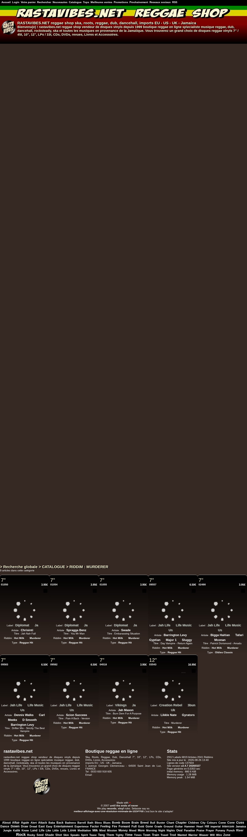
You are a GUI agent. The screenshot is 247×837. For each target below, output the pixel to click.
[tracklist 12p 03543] (184, 671)
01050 (4, 584)
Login (15, 2)
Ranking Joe (96, 347)
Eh (130, 342)
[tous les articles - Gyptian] (163, 639)
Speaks (75, 834)
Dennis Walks (23, 715)
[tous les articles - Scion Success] (90, 714)
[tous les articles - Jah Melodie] (107, 85)
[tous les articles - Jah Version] (108, 515)
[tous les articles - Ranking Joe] (107, 346)
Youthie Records (99, 544)
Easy (49, 826)
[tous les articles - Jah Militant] (107, 283)
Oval (179, 830)
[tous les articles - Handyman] (163, 259)
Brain (135, 822)
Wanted (182, 834)
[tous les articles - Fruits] (99, 399)
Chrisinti (27, 630)
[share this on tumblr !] (45, 597)
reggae (101, 23)
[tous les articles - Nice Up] (102, 457)
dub (113, 23)
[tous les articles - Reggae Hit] (103, 64)
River (239, 830)
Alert (34, 822)
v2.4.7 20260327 (191, 765)
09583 (4, 664)
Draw (24, 826)
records (111, 808)
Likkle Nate (168, 715)
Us (171, 630)
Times (138, 834)
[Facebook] (225, 799)
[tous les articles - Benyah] (142, 259)
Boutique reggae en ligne (111, 751)
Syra (120, 260)
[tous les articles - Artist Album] (97, 556)
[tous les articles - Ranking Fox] (107, 172)
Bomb (116, 822)
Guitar (179, 826)
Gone (149, 826)
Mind (102, 830)
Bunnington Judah (100, 144)
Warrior (193, 834)
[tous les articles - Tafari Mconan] (228, 639)
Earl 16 (92, 404)
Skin (66, 834)
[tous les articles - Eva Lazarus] (107, 462)
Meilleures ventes (101, 2)
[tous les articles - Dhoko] (100, 225)
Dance (4, 826)
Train (155, 835)
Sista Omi (119, 115)
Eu (114, 52)
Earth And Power (100, 168)
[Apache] (99, 814)
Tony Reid (94, 433)
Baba (51, 822)
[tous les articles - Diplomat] (32, 624)
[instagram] (234, 799)
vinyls (227, 31)
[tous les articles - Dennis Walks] (36, 714)
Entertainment (63, 826)
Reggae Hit (93, 65)
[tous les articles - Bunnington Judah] (116, 143)
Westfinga (139, 404)
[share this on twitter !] (35, 597)
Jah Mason (125, 710)
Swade (126, 630)
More (141, 830)
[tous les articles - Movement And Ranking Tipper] (160, 201)
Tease (93, 834)
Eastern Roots (97, 289)
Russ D (138, 57)
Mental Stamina (99, 255)
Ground (168, 826)
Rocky (31, 834)
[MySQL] (115, 814)
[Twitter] (229, 799)
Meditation (84, 830)
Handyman (152, 260)
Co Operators (116, 375)
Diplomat (22, 625)
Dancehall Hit (87, 499)
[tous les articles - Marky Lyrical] (134, 230)
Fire (114, 826)
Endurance (139, 115)
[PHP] (131, 814)
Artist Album (86, 557)
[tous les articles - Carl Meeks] (20, 719)
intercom (228, 826)
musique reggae (213, 27)
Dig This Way (97, 52)
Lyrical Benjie (96, 115)
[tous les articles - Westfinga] (149, 404)
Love (72, 830)
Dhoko (92, 226)
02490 (202, 584)
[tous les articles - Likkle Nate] (179, 714)
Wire (219, 834)
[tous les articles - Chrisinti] (36, 629)
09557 (152, 584)
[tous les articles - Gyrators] (173, 719)
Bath (90, 822)
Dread (33, 826)
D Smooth (29, 720)
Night (161, 830)
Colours (212, 822)
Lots (63, 830)
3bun (191, 705)
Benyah (134, 260)
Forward (124, 826)
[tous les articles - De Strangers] (130, 56)
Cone (231, 822)
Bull (152, 822)
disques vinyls (111, 27)
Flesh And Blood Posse (105, 342)
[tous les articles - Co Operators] (128, 375)
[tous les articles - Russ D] (146, 56)
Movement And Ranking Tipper (135, 202)
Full (134, 826)
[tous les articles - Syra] (126, 259)
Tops (86, 2)
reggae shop (62, 23)
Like (48, 830)
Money (123, 830)
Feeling (105, 826)
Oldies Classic (96, 210)
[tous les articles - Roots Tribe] (107, 80)
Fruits (91, 399)
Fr (110, 139)
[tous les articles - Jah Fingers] (125, 196)
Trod (173, 834)
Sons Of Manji (97, 231)
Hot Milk (19, 638)
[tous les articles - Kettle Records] (112, 428)
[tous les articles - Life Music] (194, 624)
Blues (106, 822)
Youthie (92, 549)
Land (33, 830)
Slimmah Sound (148, 86)
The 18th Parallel (114, 404)
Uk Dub (83, 94)
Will (212, 834)
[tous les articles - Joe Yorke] (104, 375)
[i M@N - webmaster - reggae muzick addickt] (142, 805)
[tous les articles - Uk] (135, 196)
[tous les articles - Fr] (115, 138)
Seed (40, 834)
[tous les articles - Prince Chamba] (134, 85)
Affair (16, 822)
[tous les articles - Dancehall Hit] (98, 498)
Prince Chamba (120, 86)
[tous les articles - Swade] (133, 629)
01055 (103, 584)
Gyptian (154, 640)
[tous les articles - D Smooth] (39, 719)
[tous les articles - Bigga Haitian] (233, 634)
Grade (158, 826)
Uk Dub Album (95, 528)
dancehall (128, 23)
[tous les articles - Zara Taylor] (106, 317)
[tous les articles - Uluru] (98, 486)
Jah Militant (96, 284)
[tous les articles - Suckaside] (104, 490)
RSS (174, 2)
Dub (114, 757)
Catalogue (75, 2)
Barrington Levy (175, 635)
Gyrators (188, 715)
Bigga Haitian (220, 635)
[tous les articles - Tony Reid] (104, 433)
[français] (4, 39)
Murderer (35, 638)
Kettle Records (98, 428)
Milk (95, 830)
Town (146, 834)
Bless (98, 822)
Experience (81, 826)
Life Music (184, 625)
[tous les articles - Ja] (41, 624)
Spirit (84, 834)
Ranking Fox (96, 173)
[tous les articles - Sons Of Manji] (110, 230)
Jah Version (96, 515)
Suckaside (94, 491)
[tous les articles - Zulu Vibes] (106, 138)
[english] (13, 39)
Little (55, 830)
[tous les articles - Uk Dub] (91, 93)
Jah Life (164, 625)
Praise (200, 830)
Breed (144, 822)
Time (129, 835)
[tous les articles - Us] (175, 629)
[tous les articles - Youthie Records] (115, 543)
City (202, 822)
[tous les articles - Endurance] (149, 114)
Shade (49, 834)
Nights (171, 830)
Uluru (91, 486)
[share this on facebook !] (40, 597)
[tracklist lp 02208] (163, 539)
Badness (70, 822)
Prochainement (138, 2)
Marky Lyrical (122, 231)
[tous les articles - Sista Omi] (129, 114)
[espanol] (8, 39)
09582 (54, 664)
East (42, 826)
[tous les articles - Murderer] (43, 637)
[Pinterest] (243, 799)
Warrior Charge (98, 371)
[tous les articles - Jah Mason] (136, 709)
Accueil (6, 2)
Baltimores (118, 173)
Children (193, 822)
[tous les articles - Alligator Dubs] (132, 317)
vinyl (121, 808)
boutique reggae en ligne (162, 27)
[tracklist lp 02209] (163, 510)
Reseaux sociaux (160, 2)
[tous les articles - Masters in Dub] (113, 312)
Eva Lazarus (95, 462)
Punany (220, 830)
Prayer (210, 830)
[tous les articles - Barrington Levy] (189, 634)
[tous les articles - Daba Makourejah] (114, 259)
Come (222, 822)
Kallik (16, 830)
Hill (207, 826)
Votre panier (28, 2)
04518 (103, 664)
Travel (164, 834)
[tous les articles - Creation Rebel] (185, 704)
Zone (226, 834)
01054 (54, 584)
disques (204, 31)
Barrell (81, 822)
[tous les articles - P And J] (101, 196)
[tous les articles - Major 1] (179, 639)
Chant (170, 822)
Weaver (203, 834)
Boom (126, 822)
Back (59, 822)
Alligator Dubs (118, 318)
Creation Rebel (170, 705)
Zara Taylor (95, 318)
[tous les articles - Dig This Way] (110, 52)
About (6, 822)
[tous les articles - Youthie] (100, 548)
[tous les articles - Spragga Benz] (89, 629)
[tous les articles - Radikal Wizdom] (101, 177)
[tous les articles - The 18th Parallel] (129, 404)
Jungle (7, 830)
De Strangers (117, 57)
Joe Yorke (94, 375)
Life (41, 830)
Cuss (240, 822)
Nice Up (93, 457)
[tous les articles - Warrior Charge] (113, 370)
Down (15, 826)
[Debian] (147, 814)
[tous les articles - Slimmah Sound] (162, 85)
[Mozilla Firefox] (163, 814)
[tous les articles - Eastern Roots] (110, 288)
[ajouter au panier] (174, 47)
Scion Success (76, 715)
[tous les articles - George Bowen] (111, 201)
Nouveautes (60, 2)
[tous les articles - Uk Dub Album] (107, 527)
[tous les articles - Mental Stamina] (113, 254)
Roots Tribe (96, 81)
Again (25, 822)
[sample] (168, 47)
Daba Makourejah (99, 260)
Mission (112, 830)
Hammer (189, 826)
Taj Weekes (95, 57)
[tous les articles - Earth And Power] (116, 167)
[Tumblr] (239, 799)
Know (25, 830)
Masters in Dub (98, 313)
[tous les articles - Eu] (119, 52)
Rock (21, 834)
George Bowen (97, 202)
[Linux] (83, 814)
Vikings (121, 705)
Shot (58, 834)
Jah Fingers (113, 197)
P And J (93, 197)
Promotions (121, 2)
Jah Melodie (95, 86)
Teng (101, 835)
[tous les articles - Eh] (135, 341)
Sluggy (187, 640)
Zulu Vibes (95, 139)
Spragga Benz (76, 630)
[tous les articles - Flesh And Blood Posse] (126, 341)
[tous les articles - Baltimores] (129, 172)
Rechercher (44, 2)
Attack (42, 822)
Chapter (181, 822)
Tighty (120, 834)
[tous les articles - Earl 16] (99, 404)
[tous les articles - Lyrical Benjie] (109, 114)
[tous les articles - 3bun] (168, 709)
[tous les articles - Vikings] (129, 704)
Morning (151, 830)
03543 (152, 664)
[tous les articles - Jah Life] (173, 624)
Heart (199, 826)
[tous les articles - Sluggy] (195, 639)
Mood (132, 830)
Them (110, 834)
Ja (36, 625)
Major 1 (171, 640)
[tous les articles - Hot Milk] (27, 637)
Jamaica (241, 826)
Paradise (189, 830)
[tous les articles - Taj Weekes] (106, 56)
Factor (94, 826)
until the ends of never (124, 805)
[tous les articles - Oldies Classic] (107, 209)
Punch (231, 830)
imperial (215, 826)
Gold (141, 826)
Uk (130, 197)
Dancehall (125, 757)
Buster (161, 822)
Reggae (105, 757)
